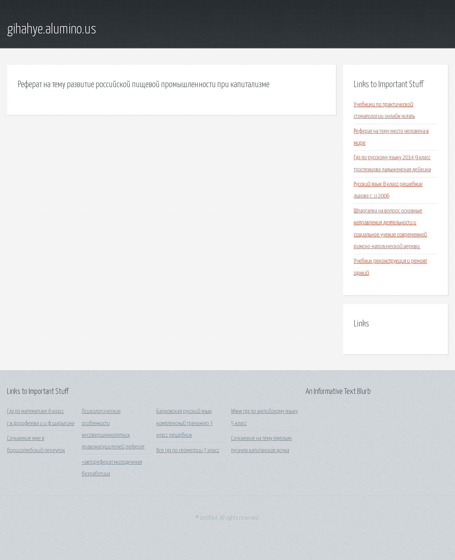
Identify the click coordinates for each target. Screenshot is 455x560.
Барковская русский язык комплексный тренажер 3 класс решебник (184, 423)
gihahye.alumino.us (51, 29)
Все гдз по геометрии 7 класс (187, 451)
